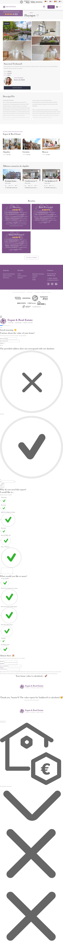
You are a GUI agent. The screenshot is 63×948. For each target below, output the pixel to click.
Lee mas (9, 154)
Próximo (2, 721)
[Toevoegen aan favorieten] (19, 171)
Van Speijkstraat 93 (50, 181)
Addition (2, 343)
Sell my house (4, 497)
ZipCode (2, 338)
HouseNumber (3, 341)
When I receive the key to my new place (9, 588)
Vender (19, 274)
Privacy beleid (30, 292)
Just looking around (5, 644)
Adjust (2, 487)
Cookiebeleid (37, 292)
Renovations (3, 528)
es (56, 1)
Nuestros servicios (17, 87)
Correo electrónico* (4, 666)
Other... (5, 546)
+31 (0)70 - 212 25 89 (52, 278)
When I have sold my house (7, 624)
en (51, 1)
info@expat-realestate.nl (53, 280)
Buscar (9, 75)
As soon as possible (5, 578)
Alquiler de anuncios (7, 275)
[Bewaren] (38, 15)
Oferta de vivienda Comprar (9, 274)
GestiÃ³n (10, 73)
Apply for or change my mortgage (8, 512)
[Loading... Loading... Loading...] (12, 175)
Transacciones (6, 277)
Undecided (3, 638)
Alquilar (9, 71)
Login (60, 6)
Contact (51, 7)
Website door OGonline (46, 292)
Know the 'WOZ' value (6, 535)
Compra (34, 277)
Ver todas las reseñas (31, 257)
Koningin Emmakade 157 (12, 181)
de (47, 1)
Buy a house (3, 505)
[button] (5, 40)
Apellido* (2, 663)
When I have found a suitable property (9, 606)
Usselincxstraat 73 (31, 181)
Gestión (34, 279)
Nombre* (2, 661)
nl (61, 1)
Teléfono (3, 668)
